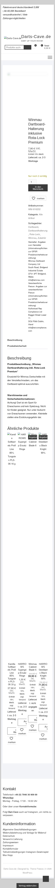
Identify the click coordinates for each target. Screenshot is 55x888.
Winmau (32, 237)
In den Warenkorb (38, 187)
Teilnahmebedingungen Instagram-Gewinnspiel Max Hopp (25, 853)
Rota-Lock (34, 234)
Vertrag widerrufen (28, 885)
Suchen (27, 47)
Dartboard (33, 226)
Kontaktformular (10, 848)
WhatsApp (8, 797)
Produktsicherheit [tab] (16, 346)
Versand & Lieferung (12, 839)
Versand (11, 708)
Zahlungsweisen (10, 842)
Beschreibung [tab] (14, 340)
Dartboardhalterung (37, 230)
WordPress (27, 872)
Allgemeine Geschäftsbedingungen (20, 829)
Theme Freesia (36, 868)
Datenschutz (9, 835)
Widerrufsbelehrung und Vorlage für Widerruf (24, 832)
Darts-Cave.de (36, 36)
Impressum (8, 845)
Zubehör (42, 237)
